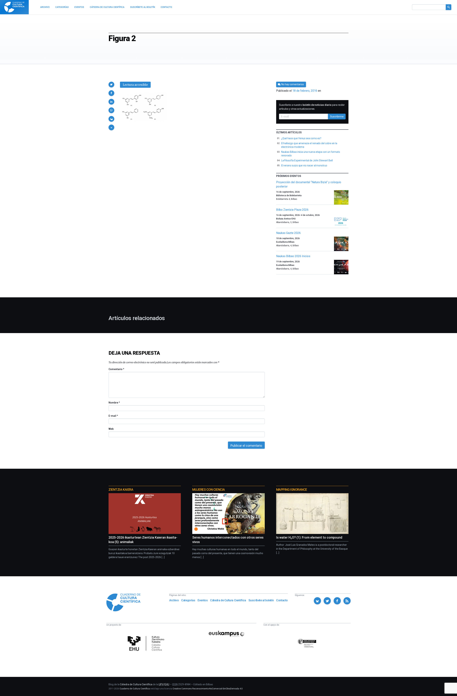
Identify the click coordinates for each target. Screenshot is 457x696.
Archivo (174, 600)
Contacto (282, 600)
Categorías (188, 600)
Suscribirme (337, 116)
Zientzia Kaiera (121, 489)
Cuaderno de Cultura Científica (135, 688)
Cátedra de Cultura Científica (228, 600)
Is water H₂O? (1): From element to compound (309, 537)
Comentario (116, 369)
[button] (111, 84)
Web (111, 428)
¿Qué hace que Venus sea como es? (301, 138)
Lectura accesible (135, 84)
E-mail (113, 415)
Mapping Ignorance (291, 489)
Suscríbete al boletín (261, 600)
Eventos (203, 600)
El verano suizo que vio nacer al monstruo (304, 165)
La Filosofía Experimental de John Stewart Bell (307, 160)
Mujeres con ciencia (208, 489)
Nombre (114, 402)
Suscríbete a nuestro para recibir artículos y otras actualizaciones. (312, 106)
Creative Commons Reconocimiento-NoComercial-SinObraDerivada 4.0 (208, 688)
